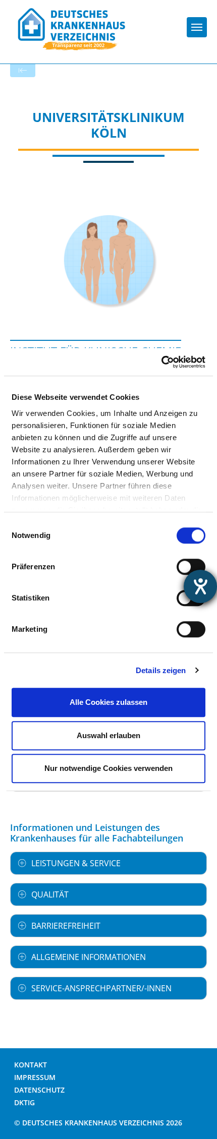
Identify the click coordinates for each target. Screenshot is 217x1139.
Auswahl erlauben (108, 735)
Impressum (35, 1077)
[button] (108, 863)
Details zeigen (161, 670)
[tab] (108, 863)
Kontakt (30, 1064)
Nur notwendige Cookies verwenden (108, 768)
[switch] (191, 567)
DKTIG (24, 1102)
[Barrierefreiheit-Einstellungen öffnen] (200, 586)
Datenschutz (39, 1090)
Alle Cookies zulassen (108, 702)
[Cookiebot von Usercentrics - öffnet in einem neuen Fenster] (161, 362)
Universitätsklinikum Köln (108, 124)
